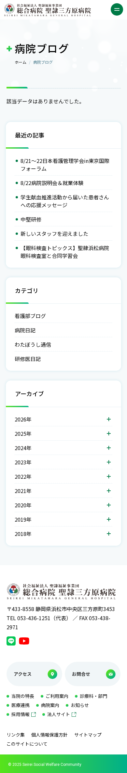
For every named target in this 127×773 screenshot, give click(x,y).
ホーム (20, 62)
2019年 (23, 519)
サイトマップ (88, 734)
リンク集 (16, 734)
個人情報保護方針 (49, 734)
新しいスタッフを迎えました (54, 233)
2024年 (23, 448)
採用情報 (20, 714)
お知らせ (80, 705)
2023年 (23, 462)
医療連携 (20, 705)
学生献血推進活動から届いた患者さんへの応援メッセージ (65, 201)
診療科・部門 (93, 696)
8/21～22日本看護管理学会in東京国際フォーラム (65, 164)
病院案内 (50, 705)
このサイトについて (27, 743)
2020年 (23, 505)
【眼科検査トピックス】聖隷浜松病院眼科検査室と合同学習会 (65, 252)
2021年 (23, 491)
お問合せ (81, 674)
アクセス (23, 674)
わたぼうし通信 (33, 344)
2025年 (23, 433)
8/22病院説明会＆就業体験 (52, 183)
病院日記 (25, 330)
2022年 (23, 476)
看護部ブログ (30, 316)
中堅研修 (31, 219)
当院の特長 (22, 696)
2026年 (23, 419)
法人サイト (58, 714)
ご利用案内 (57, 696)
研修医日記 (28, 359)
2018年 (23, 534)
